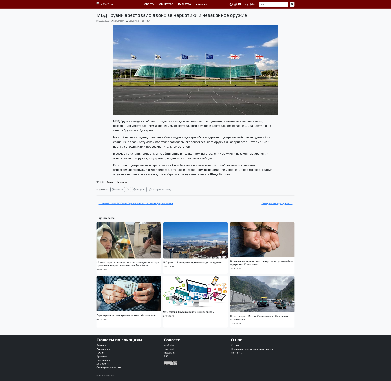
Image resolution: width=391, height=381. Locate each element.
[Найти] (292, 4)
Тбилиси (101, 345)
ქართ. (253, 4)
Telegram (140, 189)
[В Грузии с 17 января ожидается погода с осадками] (195, 240)
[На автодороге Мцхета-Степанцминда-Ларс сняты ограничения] (262, 294)
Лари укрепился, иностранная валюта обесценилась (126, 315)
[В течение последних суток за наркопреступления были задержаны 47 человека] (262, 239)
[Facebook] (231, 4)
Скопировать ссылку (161, 189)
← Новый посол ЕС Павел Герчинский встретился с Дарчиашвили (136, 203)
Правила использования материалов (252, 349)
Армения (102, 356)
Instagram (169, 352)
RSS (166, 356)
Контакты (236, 352)
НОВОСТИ (148, 4)
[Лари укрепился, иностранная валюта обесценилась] (129, 293)
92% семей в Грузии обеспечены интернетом (188, 311)
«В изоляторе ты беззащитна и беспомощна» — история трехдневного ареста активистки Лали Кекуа (128, 264)
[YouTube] (239, 4)
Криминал (122, 182)
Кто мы (235, 345)
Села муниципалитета (109, 367)
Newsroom (118, 21)
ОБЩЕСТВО (166, 4)
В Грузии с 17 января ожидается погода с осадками (192, 262)
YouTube (169, 345)
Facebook (118, 189)
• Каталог (201, 4)
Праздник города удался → (276, 203)
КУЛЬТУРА (184, 4)
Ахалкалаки (103, 349)
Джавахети (103, 363)
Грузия (110, 182)
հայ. (246, 4)
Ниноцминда (104, 360)
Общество (134, 21)
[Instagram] (235, 4)
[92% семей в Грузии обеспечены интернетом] (195, 292)
